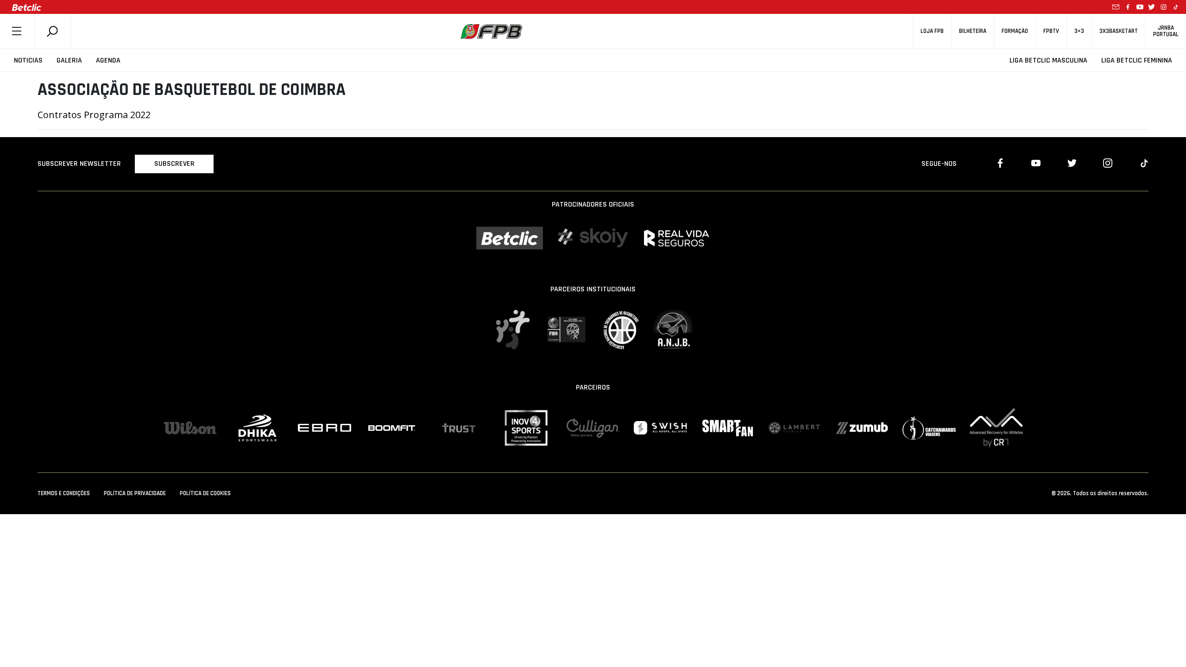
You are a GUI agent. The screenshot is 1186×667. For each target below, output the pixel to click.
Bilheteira (972, 31)
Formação (1015, 31)
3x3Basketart (1118, 31)
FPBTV (1051, 31)
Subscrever (174, 164)
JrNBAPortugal (1166, 31)
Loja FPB (932, 31)
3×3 (1079, 31)
